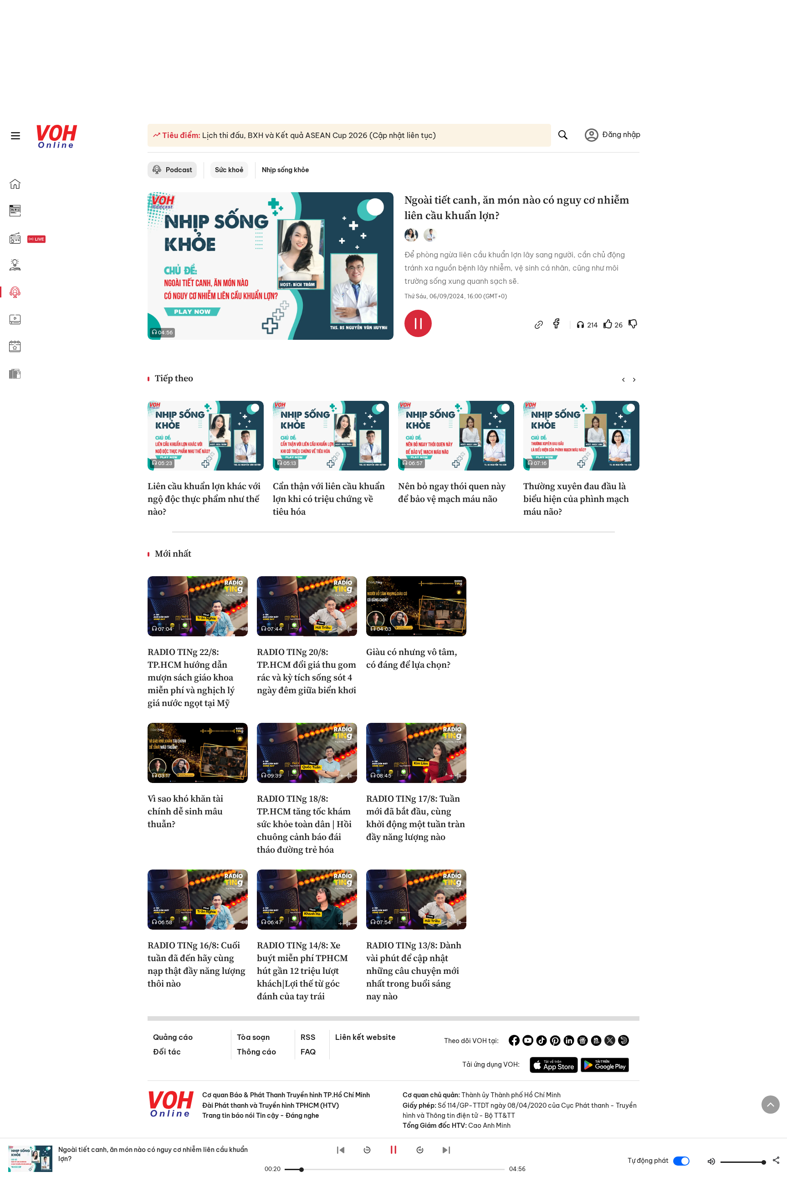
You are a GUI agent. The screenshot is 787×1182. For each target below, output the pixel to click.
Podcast (179, 170)
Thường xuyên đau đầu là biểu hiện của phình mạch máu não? (576, 499)
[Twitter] (609, 1042)
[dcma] (596, 1042)
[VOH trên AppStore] (554, 1066)
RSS (308, 1037)
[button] (623, 379)
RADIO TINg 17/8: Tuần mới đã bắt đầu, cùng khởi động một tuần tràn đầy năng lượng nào (415, 817)
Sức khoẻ (229, 170)
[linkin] (568, 1042)
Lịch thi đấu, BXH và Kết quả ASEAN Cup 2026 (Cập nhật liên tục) (318, 135)
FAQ (308, 1051)
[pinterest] (555, 1042)
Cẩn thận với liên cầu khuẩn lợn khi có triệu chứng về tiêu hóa (329, 499)
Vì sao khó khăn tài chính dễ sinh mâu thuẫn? (185, 811)
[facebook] (556, 324)
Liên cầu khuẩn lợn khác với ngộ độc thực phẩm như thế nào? (204, 499)
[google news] (582, 1042)
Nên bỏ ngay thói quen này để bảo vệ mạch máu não (452, 492)
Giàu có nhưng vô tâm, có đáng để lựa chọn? (411, 658)
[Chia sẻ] (538, 325)
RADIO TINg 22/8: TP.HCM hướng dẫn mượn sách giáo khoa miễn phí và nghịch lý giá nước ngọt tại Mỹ (191, 677)
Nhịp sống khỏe (285, 170)
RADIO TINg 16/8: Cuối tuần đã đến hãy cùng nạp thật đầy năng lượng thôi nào (196, 964)
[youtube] (527, 1042)
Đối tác (167, 1051)
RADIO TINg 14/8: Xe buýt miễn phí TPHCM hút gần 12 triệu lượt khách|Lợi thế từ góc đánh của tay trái (302, 971)
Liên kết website (365, 1037)
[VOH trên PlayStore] (605, 1066)
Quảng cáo (173, 1037)
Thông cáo (256, 1051)
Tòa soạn (253, 1037)
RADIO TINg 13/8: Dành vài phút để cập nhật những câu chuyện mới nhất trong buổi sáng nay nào (413, 971)
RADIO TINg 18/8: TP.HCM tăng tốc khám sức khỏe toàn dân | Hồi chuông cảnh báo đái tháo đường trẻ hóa (304, 824)
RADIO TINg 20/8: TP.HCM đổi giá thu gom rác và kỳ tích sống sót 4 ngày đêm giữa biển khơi (306, 670)
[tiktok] (541, 1042)
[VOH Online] (171, 1105)
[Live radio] (52, 239)
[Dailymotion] (623, 1042)
